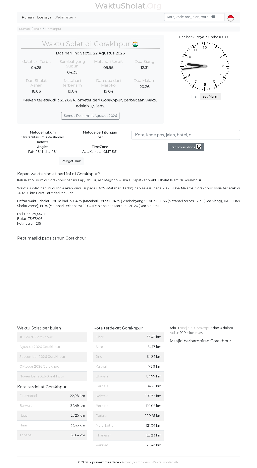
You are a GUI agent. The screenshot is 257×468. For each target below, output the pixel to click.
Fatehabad (28, 396)
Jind (99, 357)
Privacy (128, 462)
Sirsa (99, 347)
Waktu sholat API (165, 462)
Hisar (23, 425)
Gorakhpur (53, 29)
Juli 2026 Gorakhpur (36, 337)
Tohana (25, 435)
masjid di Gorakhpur (196, 328)
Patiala (101, 416)
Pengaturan (71, 161)
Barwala (26, 406)
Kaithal (101, 366)
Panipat (102, 445)
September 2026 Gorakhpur (42, 357)
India (37, 29)
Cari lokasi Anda (183, 147)
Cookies (142, 462)
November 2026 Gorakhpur (41, 376)
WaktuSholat (120, 5)
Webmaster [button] (64, 17)
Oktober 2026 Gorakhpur (40, 366)
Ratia (23, 415)
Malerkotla (104, 425)
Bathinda (103, 406)
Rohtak (102, 396)
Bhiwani (102, 376)
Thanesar (103, 435)
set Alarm (210, 96)
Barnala (102, 386)
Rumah (28, 17)
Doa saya (44, 17)
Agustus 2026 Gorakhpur (39, 347)
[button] (230, 14)
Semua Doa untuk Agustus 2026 (90, 116)
